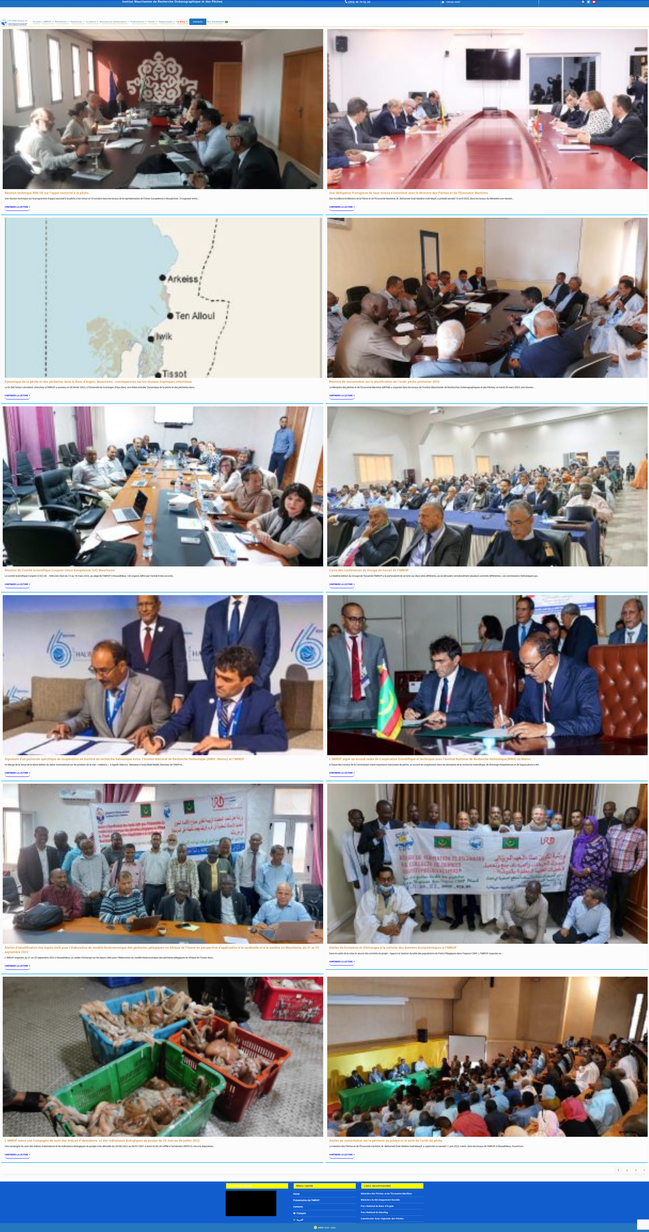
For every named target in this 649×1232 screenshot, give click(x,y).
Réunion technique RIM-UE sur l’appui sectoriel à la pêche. (47, 193)
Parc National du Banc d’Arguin (377, 1206)
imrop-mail (453, 2)
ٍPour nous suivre (240, 1185)
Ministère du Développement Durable (380, 1200)
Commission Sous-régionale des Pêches (382, 1218)
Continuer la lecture (16, 207)
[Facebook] (583, 2)
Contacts (298, 1206)
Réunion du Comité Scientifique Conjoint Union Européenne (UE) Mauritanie (60, 570)
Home (296, 1193)
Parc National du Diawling (374, 1212)
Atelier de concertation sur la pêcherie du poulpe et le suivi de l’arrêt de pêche (385, 1140)
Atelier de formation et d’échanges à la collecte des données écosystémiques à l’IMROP (392, 947)
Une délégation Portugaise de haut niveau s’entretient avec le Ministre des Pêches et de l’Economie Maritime (408, 193)
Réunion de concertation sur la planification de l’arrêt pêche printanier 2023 (384, 381)
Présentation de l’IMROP (306, 1200)
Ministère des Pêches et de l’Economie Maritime (386, 1193)
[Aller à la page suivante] (644, 1170)
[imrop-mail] (443, 2)
